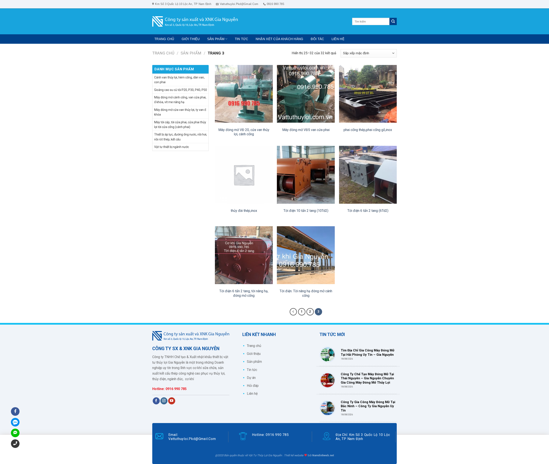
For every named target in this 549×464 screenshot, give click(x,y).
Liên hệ (338, 39)
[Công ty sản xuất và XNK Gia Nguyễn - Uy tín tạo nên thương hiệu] (195, 21)
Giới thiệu (191, 39)
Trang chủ (164, 39)
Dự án (251, 378)
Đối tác (317, 39)
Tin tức (241, 39)
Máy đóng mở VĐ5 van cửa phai (306, 130)
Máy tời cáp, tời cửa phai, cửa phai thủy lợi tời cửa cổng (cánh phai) (180, 125)
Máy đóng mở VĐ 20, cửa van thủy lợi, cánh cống (243, 132)
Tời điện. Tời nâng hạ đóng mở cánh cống (306, 293)
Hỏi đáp (253, 386)
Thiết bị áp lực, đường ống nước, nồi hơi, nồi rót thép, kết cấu (180, 137)
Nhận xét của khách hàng (279, 39)
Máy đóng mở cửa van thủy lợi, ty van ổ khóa (180, 112)
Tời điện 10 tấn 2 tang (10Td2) (306, 211)
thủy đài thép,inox (244, 211)
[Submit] (393, 21)
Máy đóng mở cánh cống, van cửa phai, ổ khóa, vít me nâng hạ (180, 100)
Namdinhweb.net (323, 455)
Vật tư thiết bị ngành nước (171, 147)
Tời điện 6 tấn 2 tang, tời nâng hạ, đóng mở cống (243, 293)
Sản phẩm (216, 39)
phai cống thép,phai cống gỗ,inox (368, 130)
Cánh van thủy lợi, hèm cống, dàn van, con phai (179, 80)
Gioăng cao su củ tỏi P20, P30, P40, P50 (180, 90)
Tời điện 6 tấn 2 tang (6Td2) (367, 211)
